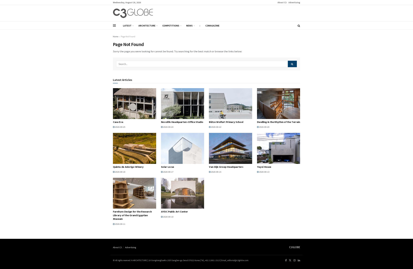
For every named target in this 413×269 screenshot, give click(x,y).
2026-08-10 (168, 216)
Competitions (170, 25)
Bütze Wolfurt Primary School (226, 122)
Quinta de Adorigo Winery (128, 167)
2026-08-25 (120, 126)
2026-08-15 (216, 171)
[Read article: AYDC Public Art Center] (182, 193)
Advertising (294, 2)
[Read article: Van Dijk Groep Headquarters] (230, 148)
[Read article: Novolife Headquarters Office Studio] (182, 103)
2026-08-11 (120, 223)
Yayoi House (264, 167)
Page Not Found (128, 36)
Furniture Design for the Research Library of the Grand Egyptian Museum (132, 216)
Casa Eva (118, 122)
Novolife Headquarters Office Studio (182, 122)
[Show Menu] (114, 25)
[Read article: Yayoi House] (278, 148)
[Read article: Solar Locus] (182, 148)
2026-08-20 (264, 126)
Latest (127, 25)
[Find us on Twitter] (290, 260)
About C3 (282, 2)
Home (115, 36)
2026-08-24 (168, 126)
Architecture (146, 25)
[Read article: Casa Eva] (134, 103)
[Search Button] (299, 25)
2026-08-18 (120, 171)
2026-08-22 (216, 126)
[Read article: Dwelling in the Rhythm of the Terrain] (278, 103)
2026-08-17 (168, 171)
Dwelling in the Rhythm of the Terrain (278, 122)
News (189, 25)
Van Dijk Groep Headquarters (226, 167)
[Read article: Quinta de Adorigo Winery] (134, 148)
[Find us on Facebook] (286, 260)
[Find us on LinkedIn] (299, 260)
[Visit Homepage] (133, 13)
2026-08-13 (264, 171)
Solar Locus (167, 167)
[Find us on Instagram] (294, 260)
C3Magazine (212, 25)
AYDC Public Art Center (174, 212)
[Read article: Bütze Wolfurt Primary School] (230, 103)
